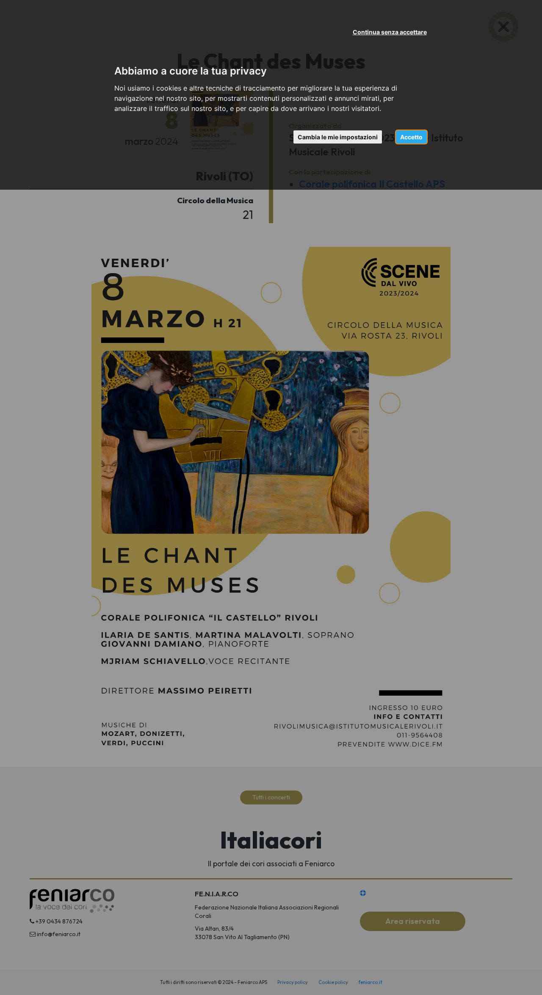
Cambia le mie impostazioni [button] (338, 137)
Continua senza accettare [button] (390, 32)
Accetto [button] (411, 137)
